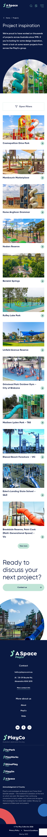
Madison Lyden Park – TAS (17, 422)
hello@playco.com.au (24, 672)
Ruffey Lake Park (12, 315)
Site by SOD (23, 834)
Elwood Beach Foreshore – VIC (19, 457)
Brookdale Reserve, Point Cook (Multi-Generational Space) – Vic (19, 533)
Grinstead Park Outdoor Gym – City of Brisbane (19, 386)
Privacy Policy (14, 830)
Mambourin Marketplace (16, 178)
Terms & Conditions (31, 830)
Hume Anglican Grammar (16, 212)
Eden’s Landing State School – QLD (19, 493)
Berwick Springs (11, 281)
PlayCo (24, 711)
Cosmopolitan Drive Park (16, 143)
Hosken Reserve (11, 247)
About (23, 705)
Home (8, 18)
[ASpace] (13, 6)
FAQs (23, 716)
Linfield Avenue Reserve (15, 350)
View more (23, 546)
